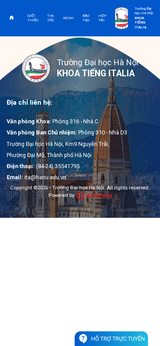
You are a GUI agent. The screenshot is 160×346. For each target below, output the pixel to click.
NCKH (68, 18)
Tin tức (50, 18)
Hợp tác (102, 18)
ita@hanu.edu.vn (45, 177)
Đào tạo (86, 18)
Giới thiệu (33, 18)
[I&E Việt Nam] (94, 196)
